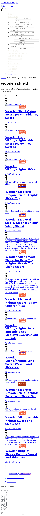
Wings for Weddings (17, 45)
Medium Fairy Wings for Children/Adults (21, 25)
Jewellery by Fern (17, 53)
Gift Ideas (13, 51)
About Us (12, 61)
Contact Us (14, 64)
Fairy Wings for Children (19, 29)
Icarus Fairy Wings (9, 3)
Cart (10, 72)
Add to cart (15, 122)
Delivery (12, 66)
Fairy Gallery (15, 59)
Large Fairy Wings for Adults (20, 19)
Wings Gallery (15, 56)
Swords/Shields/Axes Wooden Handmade (22, 33)
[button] (20, 9)
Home (11, 14)
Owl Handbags (21, 48)
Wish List (12, 69)
